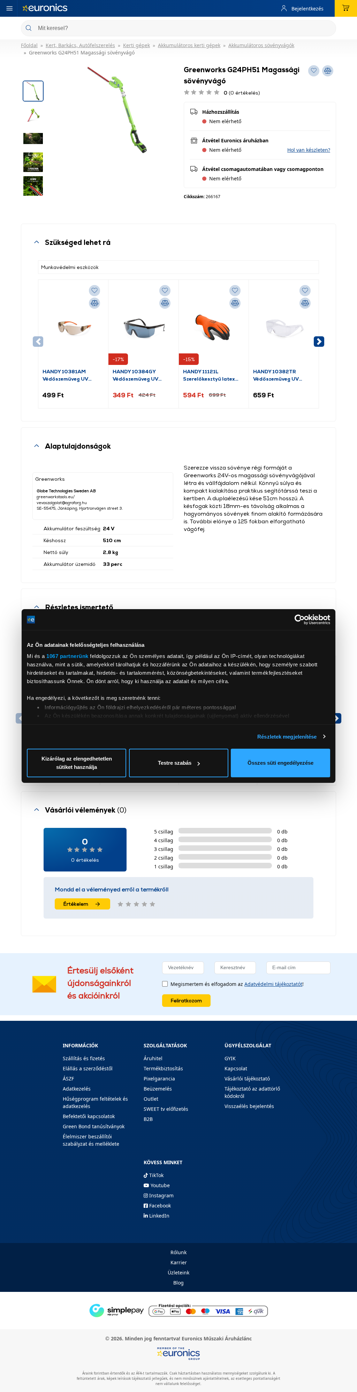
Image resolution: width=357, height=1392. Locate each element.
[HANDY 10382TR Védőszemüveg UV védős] (283, 326)
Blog (178, 1282)
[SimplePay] (178, 1310)
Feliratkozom (186, 1000)
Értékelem (75, 904)
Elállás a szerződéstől (88, 1068)
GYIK (230, 1058)
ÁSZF (68, 1078)
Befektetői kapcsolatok (89, 1116)
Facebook (159, 1205)
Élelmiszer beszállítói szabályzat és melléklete (91, 1140)
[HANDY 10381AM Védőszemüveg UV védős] (73, 326)
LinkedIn (158, 1215)
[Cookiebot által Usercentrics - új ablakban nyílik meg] (299, 619)
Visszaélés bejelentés (249, 1106)
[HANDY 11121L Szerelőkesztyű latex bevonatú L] (213, 326)
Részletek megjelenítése (287, 737)
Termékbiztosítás (163, 1068)
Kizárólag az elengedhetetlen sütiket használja (76, 763)
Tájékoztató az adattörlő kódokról (252, 1092)
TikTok (156, 1175)
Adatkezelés (77, 1088)
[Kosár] (346, 8)
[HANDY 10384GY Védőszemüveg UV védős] (143, 326)
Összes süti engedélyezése (280, 763)
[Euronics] (45, 8)
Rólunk (178, 1252)
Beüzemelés (158, 1088)
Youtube (159, 1185)
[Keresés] (328, 29)
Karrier (178, 1262)
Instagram (161, 1195)
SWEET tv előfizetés (166, 1109)
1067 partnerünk (67, 656)
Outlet (151, 1098)
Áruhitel (153, 1058)
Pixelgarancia (159, 1078)
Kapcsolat (236, 1068)
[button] (308, 150)
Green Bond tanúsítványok (93, 1126)
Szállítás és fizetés (84, 1058)
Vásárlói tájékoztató (247, 1078)
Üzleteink (178, 1272)
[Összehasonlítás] (94, 303)
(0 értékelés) (242, 93)
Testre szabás (174, 763)
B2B (148, 1119)
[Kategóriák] (9, 8)
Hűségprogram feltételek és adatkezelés (95, 1102)
